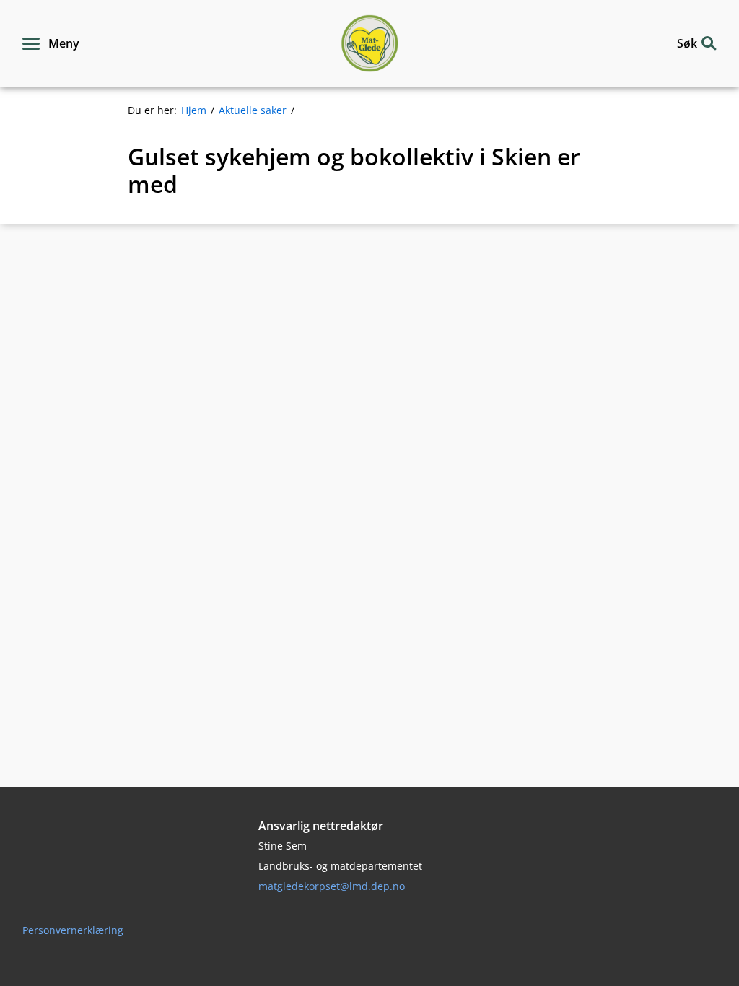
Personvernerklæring (72, 930)
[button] (50, 43)
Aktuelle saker (253, 110)
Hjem (193, 110)
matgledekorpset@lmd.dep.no (331, 886)
